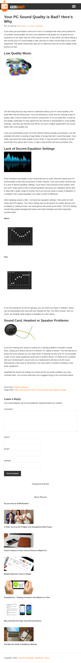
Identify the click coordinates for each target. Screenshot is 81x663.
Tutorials (63, 390)
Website (7, 461)
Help (32, 390)
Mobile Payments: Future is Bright (17, 574)
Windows (24, 387)
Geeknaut (12, 6)
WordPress (39, 658)
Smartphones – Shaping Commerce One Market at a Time (27, 597)
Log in (47, 658)
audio (16, 390)
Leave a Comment (36, 26)
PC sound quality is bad (44, 390)
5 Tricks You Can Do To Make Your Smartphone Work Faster (28, 527)
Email (7, 449)
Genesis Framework (26, 658)
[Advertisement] (40, 95)
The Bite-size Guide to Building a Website (20, 644)
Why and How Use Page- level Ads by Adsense (22, 621)
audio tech (23, 390)
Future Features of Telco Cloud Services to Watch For (25, 550)
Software (17, 387)
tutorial (56, 390)
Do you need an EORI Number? (16, 503)
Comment (9, 409)
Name (7, 437)
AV (29, 390)
